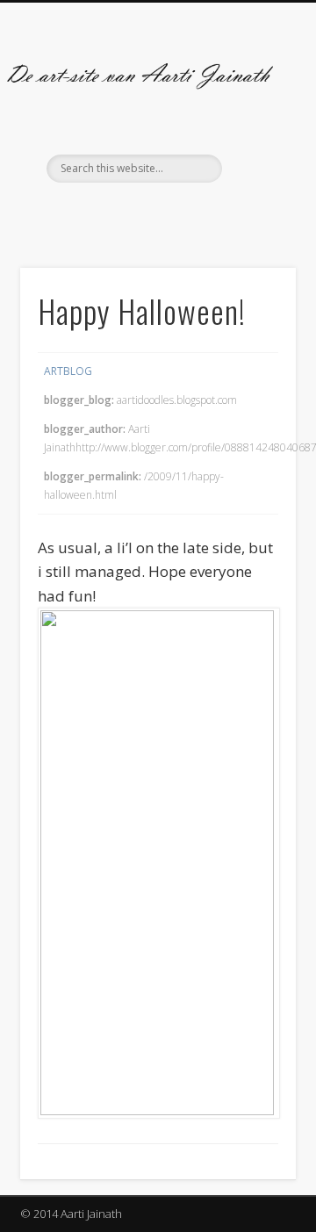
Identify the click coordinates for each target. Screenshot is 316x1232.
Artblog (68, 371)
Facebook (138, 212)
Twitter (174, 212)
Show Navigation (254, 157)
